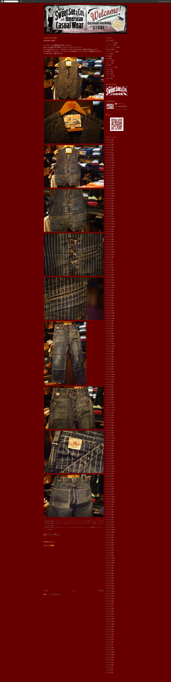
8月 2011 (108, 598)
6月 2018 (108, 389)
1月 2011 (108, 616)
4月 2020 (108, 333)
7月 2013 (108, 540)
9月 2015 (108, 473)
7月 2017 (108, 417)
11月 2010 (109, 621)
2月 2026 (108, 155)
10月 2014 (109, 502)
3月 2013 (108, 550)
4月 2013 (108, 547)
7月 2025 (108, 173)
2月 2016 (108, 461)
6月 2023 (108, 236)
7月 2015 (108, 479)
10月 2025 (109, 165)
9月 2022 (108, 259)
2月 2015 (108, 491)
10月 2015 (109, 471)
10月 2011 (109, 593)
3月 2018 (108, 397)
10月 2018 (109, 379)
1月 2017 (108, 433)
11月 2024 (109, 193)
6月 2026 (108, 145)
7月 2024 (108, 203)
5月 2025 (108, 178)
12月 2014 (109, 496)
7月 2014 (108, 509)
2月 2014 (108, 522)
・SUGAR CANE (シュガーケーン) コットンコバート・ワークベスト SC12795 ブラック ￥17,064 (73, 521)
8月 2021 (108, 292)
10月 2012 (109, 563)
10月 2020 (109, 318)
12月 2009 (109, 649)
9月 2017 (108, 412)
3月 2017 (108, 428)
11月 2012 (109, 560)
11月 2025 (109, 162)
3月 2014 (108, 519)
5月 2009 (108, 667)
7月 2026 (108, 142)
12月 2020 (109, 313)
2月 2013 (108, 552)
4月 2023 (108, 241)
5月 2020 (108, 331)
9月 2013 (108, 535)
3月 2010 (108, 642)
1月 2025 (108, 188)
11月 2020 (109, 315)
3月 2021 (108, 305)
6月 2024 (108, 206)
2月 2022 (108, 277)
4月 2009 (108, 670)
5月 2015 (108, 484)
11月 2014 (109, 499)
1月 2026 (108, 157)
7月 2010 (108, 631)
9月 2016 (108, 443)
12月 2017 (109, 405)
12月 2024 (109, 190)
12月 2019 (109, 343)
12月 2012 (109, 558)
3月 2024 (108, 213)
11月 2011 (109, 591)
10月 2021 (109, 287)
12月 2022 (109, 252)
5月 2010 (108, 637)
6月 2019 (108, 359)
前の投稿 (101, 590)
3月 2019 (108, 366)
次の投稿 (46, 590)
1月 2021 (108, 310)
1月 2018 (108, 402)
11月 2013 (109, 530)
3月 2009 (108, 672)
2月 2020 (108, 338)
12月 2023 (109, 221)
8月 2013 (108, 537)
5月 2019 (108, 361)
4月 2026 (108, 150)
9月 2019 (108, 351)
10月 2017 (109, 410)
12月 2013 (109, 527)
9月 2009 (108, 657)
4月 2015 (108, 486)
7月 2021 (108, 295)
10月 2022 (109, 257)
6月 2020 (108, 328)
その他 (108, 69)
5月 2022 (108, 269)
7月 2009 (108, 662)
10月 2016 (109, 440)
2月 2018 (108, 400)
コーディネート (110, 51)
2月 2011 (108, 614)
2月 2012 (108, 583)
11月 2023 (109, 224)
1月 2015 (108, 494)
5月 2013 (108, 545)
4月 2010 (108, 639)
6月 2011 (108, 603)
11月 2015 (109, 468)
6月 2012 (108, 573)
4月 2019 (108, 364)
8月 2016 (108, 445)
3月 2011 (108, 611)
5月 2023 (108, 239)
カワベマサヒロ (110, 67)
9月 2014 (108, 504)
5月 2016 (108, 453)
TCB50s (108, 72)
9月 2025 (108, 168)
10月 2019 (109, 349)
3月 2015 (108, 489)
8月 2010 (108, 629)
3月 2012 (108, 580)
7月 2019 (108, 356)
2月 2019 (108, 369)
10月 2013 (109, 532)
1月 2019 (108, 371)
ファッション (110, 43)
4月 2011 (108, 609)
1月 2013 (108, 555)
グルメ (108, 54)
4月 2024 (108, 211)
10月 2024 (109, 196)
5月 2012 (108, 575)
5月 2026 (108, 147)
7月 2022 (108, 264)
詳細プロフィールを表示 (121, 109)
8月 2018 (108, 384)
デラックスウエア (111, 47)
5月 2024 (108, 208)
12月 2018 (109, 374)
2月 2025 (108, 185)
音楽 (107, 58)
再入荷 (57, 535)
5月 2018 (108, 392)
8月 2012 (108, 568)
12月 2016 (109, 435)
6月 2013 (108, 542)
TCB (107, 56)
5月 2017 (108, 422)
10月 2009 (109, 654)
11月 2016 (109, 438)
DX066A (108, 78)
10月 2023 (109, 226)
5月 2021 (108, 300)
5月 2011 (108, 606)
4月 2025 (108, 180)
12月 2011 (109, 588)
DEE (107, 65)
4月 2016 (108, 456)
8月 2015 (108, 476)
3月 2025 (108, 183)
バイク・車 (109, 76)
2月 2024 (108, 216)
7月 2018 (108, 387)
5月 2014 (108, 514)
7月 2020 (108, 326)
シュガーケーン (51, 535)
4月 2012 (108, 578)
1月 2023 (108, 249)
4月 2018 (108, 394)
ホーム (74, 590)
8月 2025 (108, 170)
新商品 (108, 40)
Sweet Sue (120, 103)
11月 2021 (109, 285)
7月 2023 (108, 234)
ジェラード (109, 45)
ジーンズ (108, 60)
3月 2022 (108, 275)
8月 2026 (108, 140)
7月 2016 (108, 448)
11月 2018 (109, 377)
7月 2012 (108, 570)
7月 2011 (108, 601)
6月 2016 (108, 450)
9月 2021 (108, 290)
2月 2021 (108, 308)
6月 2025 (108, 175)
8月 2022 (108, 262)
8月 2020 (108, 323)
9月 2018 (108, 382)
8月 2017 (108, 415)
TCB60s (108, 74)
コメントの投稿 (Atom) (53, 594)
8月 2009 (108, 659)
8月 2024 (108, 201)
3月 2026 (108, 152)
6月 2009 (108, 665)
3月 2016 (108, 458)
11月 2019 (109, 346)
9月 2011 (108, 596)
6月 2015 (108, 481)
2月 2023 (108, 247)
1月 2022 (108, 280)
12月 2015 (109, 466)
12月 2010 (109, 619)
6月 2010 (108, 634)
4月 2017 (108, 425)
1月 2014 (108, 524)
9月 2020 (108, 321)
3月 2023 (108, 244)
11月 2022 (109, 254)
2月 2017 (108, 430)
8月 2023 (108, 231)
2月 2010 (108, 644)
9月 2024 (108, 198)
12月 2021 (109, 282)
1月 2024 (108, 219)
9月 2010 (108, 626)
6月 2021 (108, 298)
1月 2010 (108, 647)
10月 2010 (109, 624)
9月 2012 (108, 565)
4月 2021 (108, 303)
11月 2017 (109, 407)
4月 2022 (108, 272)
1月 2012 (108, 586)
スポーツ (108, 63)
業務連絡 (108, 49)
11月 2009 (109, 652)
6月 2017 (108, 420)
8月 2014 (108, 507)
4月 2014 (108, 517)
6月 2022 (108, 267)
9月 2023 (108, 229)
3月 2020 (108, 336)
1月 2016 (108, 463)
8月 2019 (108, 354)
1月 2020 (108, 341)
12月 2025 (109, 160)
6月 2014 (108, 512)
